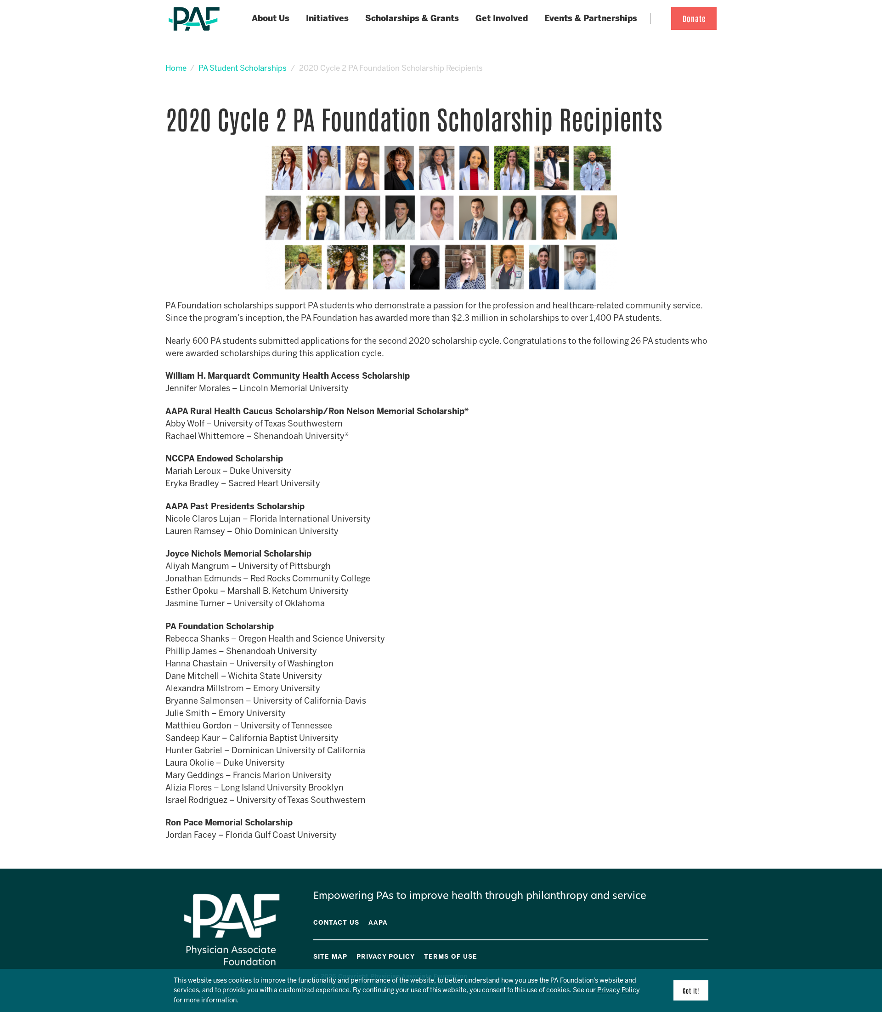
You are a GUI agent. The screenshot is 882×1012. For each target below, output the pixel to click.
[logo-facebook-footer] (680, 955)
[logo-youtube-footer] (686, 955)
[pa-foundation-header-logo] (194, 19)
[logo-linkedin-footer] (706, 955)
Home (176, 68)
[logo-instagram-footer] (699, 955)
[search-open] (658, 18)
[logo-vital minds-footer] (693, 955)
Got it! (691, 990)
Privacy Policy (618, 990)
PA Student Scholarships (242, 68)
